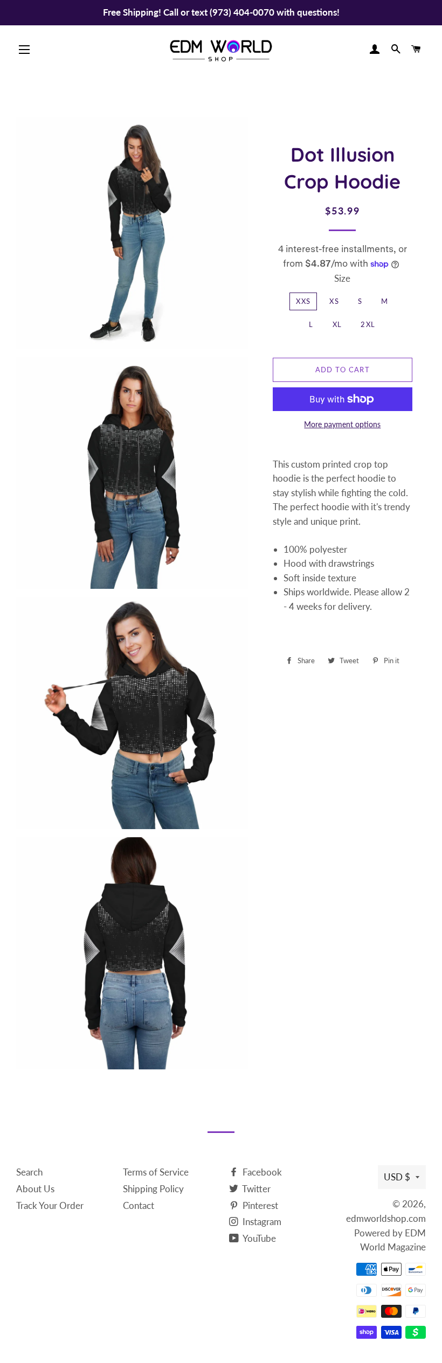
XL (337, 324)
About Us (35, 1188)
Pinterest (259, 1205)
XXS (303, 301)
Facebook (261, 1172)
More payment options (342, 424)
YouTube (258, 1238)
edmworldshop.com (386, 1218)
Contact (138, 1205)
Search (29, 1172)
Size (342, 278)
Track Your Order (50, 1205)
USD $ (397, 1177)
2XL (368, 324)
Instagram (260, 1221)
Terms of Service (156, 1172)
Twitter (255, 1188)
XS (334, 301)
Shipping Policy (153, 1188)
